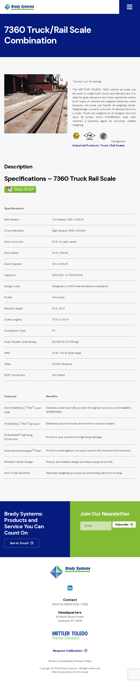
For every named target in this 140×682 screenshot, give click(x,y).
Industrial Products (86, 145)
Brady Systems (19, 7)
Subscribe (122, 524)
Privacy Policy (83, 661)
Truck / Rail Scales (112, 145)
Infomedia (82, 671)
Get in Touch (19, 543)
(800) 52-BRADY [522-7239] (70, 604)
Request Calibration (67, 650)
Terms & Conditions (60, 661)
